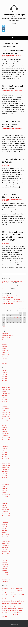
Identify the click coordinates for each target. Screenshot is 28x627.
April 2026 (4, 378)
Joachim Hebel (5, 597)
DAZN (20, 591)
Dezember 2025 (6, 387)
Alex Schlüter (4, 588)
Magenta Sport (15, 601)
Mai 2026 (4, 376)
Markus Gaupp (4, 605)
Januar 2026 (5, 385)
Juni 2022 (4, 475)
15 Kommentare (5, 165)
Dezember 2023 (6, 437)
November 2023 (6, 440)
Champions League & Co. (8, 335)
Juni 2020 (4, 526)
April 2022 (4, 480)
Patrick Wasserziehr (19, 606)
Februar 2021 (5, 509)
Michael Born (22, 605)
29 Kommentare (5, 56)
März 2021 (4, 507)
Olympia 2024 (5, 352)
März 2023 (4, 456)
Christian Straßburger (7, 590)
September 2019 (6, 545)
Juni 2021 (4, 501)
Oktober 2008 (5, 577)
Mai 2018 (4, 558)
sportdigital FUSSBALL (17, 610)
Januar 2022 (5, 486)
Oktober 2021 (5, 492)
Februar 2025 (5, 408)
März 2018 (4, 562)
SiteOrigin (16, 624)
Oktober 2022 (5, 467)
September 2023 (6, 444)
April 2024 (4, 429)
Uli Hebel (15, 615)
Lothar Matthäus (21, 599)
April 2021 (4, 505)
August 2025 (5, 395)
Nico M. (21, 55)
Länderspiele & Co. (7, 350)
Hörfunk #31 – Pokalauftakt (8, 285)
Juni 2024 (4, 425)
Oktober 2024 (5, 416)
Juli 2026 (4, 372)
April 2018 (4, 560)
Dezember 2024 (6, 412)
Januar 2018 (5, 566)
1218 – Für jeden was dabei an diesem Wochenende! (11, 124)
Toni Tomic (9, 614)
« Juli (3, 327)
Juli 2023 (4, 448)
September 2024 (6, 418)
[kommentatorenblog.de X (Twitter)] (3, 26)
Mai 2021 (4, 503)
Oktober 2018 (5, 553)
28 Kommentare (5, 92)
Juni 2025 (4, 399)
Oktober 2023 (5, 442)
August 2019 (5, 547)
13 (14, 317)
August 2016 (5, 575)
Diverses (4, 340)
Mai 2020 (4, 528)
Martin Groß (16, 605)
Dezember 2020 (6, 513)
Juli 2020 (4, 524)
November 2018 (6, 551)
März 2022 (4, 482)
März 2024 (4, 431)
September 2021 (6, 494)
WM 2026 (4, 363)
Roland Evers (4, 608)
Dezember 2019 (6, 539)
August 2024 (5, 421)
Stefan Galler (5, 612)
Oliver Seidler (13, 606)
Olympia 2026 (5, 354)
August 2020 (5, 522)
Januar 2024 (5, 435)
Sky (7, 610)
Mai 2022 (4, 477)
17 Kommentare (5, 200)
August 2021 (5, 496)
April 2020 (4, 530)
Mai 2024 (4, 427)
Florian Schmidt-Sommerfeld (11, 592)
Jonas (21, 163)
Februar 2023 (5, 459)
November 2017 (6, 570)
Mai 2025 (4, 402)
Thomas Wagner (17, 612)
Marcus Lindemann (13, 603)
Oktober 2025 (5, 391)
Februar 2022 (5, 484)
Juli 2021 (4, 499)
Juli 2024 (4, 423)
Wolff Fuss (5, 617)
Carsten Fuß (12, 588)
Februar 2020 (5, 534)
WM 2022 (4, 359)
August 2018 (5, 556)
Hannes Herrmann (6, 595)
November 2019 (6, 541)
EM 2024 (4, 344)
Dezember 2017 (6, 568)
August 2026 (5, 370)
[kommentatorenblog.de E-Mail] (3, 31)
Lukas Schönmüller (6, 601)
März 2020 (4, 532)
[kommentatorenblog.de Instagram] (3, 28)
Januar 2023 (5, 461)
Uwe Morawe (20, 614)
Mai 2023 (4, 452)
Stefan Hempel (10, 612)
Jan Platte (21, 595)
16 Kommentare (5, 129)
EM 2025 (4, 346)
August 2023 (5, 446)
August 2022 (5, 471)
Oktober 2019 (5, 543)
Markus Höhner (10, 605)
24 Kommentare (5, 243)
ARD (8, 588)
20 (14, 320)
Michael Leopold (5, 606)
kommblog (18, 241)
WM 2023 (4, 361)
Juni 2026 (4, 374)
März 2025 (4, 406)
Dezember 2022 (6, 463)
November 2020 (6, 515)
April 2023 (4, 454)
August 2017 (5, 572)
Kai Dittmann (6, 599)
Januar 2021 (5, 511)
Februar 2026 (5, 383)
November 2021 (6, 490)
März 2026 (4, 380)
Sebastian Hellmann (12, 608)
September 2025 (6, 393)
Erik (20, 199)
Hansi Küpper (14, 594)
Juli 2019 (4, 549)
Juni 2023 (4, 450)
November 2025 (6, 389)
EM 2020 (4, 342)
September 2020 (6, 520)
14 (17, 317)
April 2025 (4, 404)
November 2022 (6, 465)
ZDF (10, 617)
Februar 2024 (5, 433)
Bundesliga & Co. (6, 333)
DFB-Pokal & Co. (6, 337)
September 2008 (6, 579)
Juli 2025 (4, 397)
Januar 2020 (5, 537)
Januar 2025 (5, 410)
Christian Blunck (18, 588)
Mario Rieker (20, 603)
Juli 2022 (4, 473)
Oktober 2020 (5, 518)
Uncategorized (5, 356)
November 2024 (6, 414)
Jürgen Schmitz (21, 597)
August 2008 (5, 581)
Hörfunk (4, 348)
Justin (20, 90)
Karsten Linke (13, 599)
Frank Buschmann (22, 592)
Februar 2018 (5, 564)
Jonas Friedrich (13, 597)
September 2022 (6, 469)
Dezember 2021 (6, 488)
